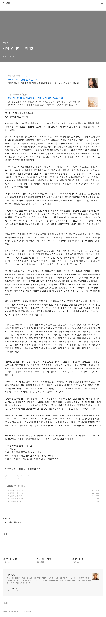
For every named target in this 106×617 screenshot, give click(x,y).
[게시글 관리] (16, 477)
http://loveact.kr (15, 94)
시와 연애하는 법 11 (13, 496)
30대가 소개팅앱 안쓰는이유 (23, 79)
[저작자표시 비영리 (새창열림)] (32, 477)
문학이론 (10, 486)
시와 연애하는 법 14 (13, 490)
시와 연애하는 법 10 (13, 499)
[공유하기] (12, 477)
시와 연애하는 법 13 (13, 493)
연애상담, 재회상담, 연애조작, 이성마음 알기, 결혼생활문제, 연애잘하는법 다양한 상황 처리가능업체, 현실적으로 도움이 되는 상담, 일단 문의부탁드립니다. (44, 103)
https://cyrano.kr (15, 76)
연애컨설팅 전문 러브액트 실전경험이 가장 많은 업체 (35, 98)
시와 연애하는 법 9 (13, 501)
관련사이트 (6, 603)
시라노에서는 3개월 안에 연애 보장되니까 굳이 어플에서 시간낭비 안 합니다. (44, 83)
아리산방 (6, 3)
